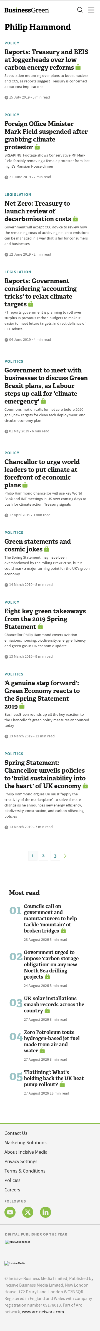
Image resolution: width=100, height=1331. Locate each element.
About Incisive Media (26, 1152)
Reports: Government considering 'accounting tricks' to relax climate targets (40, 292)
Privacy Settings (21, 1161)
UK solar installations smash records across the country (54, 1004)
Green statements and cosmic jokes (37, 545)
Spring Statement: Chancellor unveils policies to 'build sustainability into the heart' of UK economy (45, 774)
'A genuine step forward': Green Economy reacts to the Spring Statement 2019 (42, 694)
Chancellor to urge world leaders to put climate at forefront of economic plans (42, 473)
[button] (79, 10)
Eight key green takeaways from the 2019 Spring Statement (45, 619)
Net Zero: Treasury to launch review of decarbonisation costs (37, 211)
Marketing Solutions (25, 1143)
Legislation (17, 194)
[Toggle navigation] (89, 10)
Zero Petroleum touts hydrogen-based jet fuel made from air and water (52, 1041)
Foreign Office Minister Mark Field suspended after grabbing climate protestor (46, 135)
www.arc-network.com (43, 1312)
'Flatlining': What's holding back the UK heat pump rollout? (54, 1078)
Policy (11, 43)
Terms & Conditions (25, 1171)
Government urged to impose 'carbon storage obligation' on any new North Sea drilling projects (51, 964)
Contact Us (16, 1133)
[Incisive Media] (14, 1262)
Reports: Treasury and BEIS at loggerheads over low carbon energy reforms (46, 60)
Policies (12, 1180)
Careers (12, 1190)
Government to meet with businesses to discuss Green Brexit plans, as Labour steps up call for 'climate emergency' (46, 385)
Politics (13, 361)
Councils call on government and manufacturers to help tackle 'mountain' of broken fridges (50, 918)
